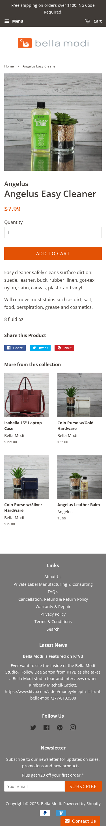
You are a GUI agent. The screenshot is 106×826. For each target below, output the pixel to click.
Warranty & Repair (53, 606)
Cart (97, 21)
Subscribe (83, 786)
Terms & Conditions (53, 621)
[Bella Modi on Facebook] (46, 728)
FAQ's (53, 591)
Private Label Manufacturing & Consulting (53, 584)
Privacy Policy (53, 614)
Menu (17, 21)
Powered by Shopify (82, 803)
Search (53, 629)
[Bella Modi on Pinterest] (60, 728)
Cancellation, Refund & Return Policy (53, 599)
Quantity (13, 222)
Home (9, 66)
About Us (53, 576)
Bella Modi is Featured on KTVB (53, 656)
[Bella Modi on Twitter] (33, 728)
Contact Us (83, 821)
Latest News (53, 645)
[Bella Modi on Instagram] (73, 728)
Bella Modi (51, 803)
